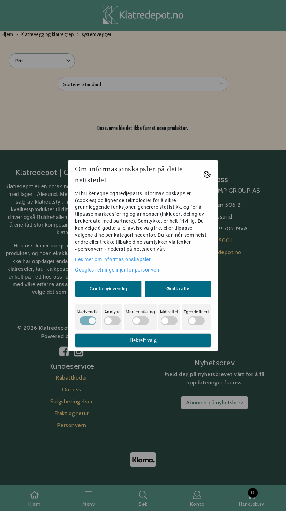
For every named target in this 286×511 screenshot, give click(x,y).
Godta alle (177, 288)
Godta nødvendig (108, 288)
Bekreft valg (143, 340)
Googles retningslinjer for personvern (118, 270)
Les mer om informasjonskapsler (113, 259)
